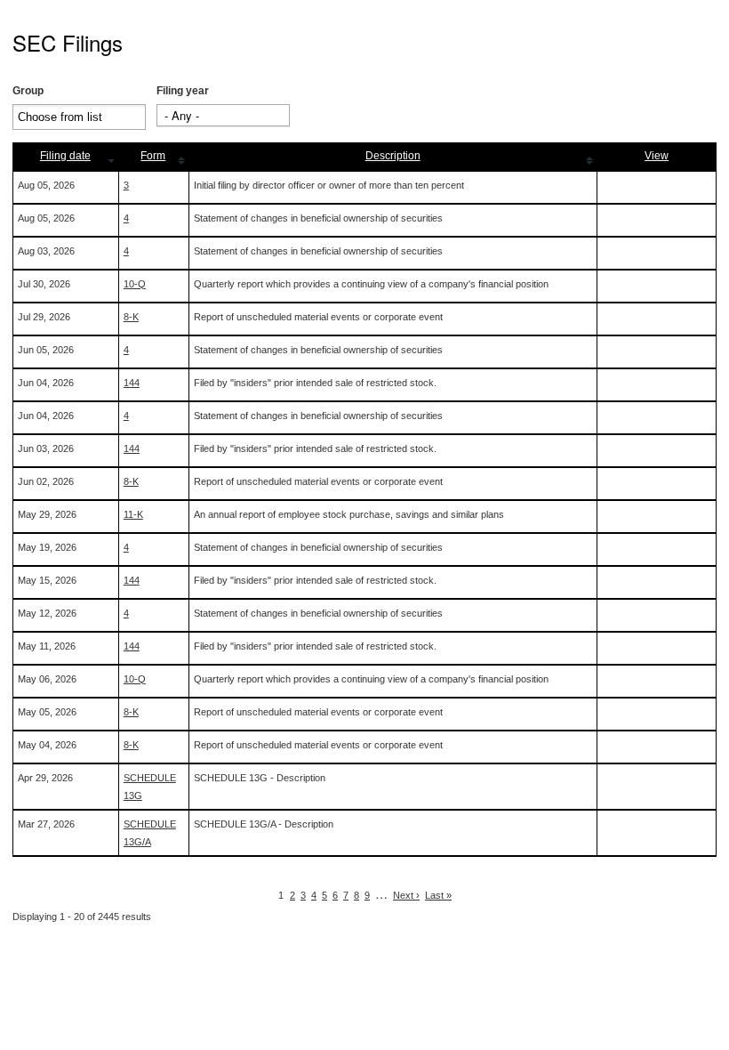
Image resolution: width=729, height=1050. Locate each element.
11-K (133, 514)
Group (28, 91)
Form (152, 155)
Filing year (182, 91)
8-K (131, 316)
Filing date (65, 155)
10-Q (135, 284)
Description (393, 155)
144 (132, 382)
